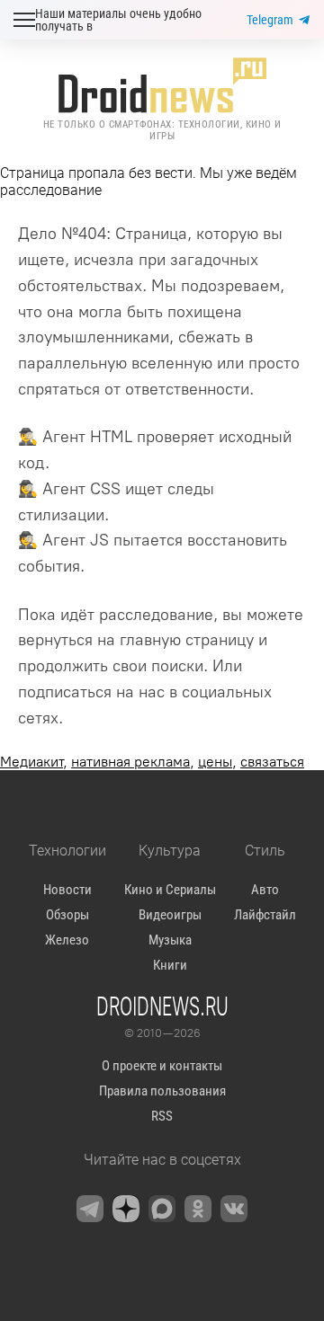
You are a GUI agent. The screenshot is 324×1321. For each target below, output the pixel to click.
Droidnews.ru (162, 1005)
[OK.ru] (198, 1208)
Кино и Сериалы (170, 890)
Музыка (170, 940)
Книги (170, 965)
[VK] (234, 1208)
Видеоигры (170, 915)
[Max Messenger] (162, 1208)
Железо (67, 940)
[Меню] (24, 20)
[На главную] (162, 85)
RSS (162, 1116)
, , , (152, 761)
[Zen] (126, 1208)
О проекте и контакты (162, 1066)
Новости (67, 890)
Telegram (270, 19)
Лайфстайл (265, 915)
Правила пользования (162, 1091)
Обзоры (67, 915)
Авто (265, 890)
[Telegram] (90, 1208)
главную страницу (187, 639)
